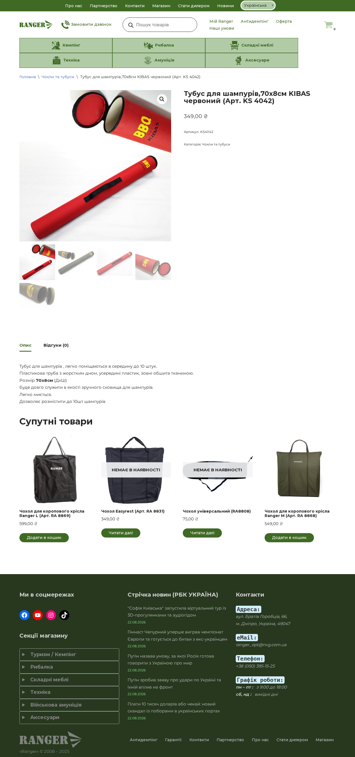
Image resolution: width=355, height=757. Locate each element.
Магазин (161, 5)
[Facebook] (24, 615)
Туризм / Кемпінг (51, 654)
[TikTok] (64, 615)
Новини (225, 5)
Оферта (284, 21)
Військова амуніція (54, 705)
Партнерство (103, 5)
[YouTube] (38, 615)
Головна (27, 76)
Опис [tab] (25, 345)
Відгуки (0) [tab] (56, 345)
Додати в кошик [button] (44, 537)
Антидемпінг (254, 21)
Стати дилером (193, 5)
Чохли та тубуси (58, 76)
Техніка (38, 692)
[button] (162, 99)
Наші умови (221, 28)
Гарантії (173, 739)
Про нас (73, 5)
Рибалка (40, 667)
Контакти (134, 5)
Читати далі (121, 532)
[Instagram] (51, 615)
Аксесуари (43, 717)
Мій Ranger (221, 21)
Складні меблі (48, 680)
